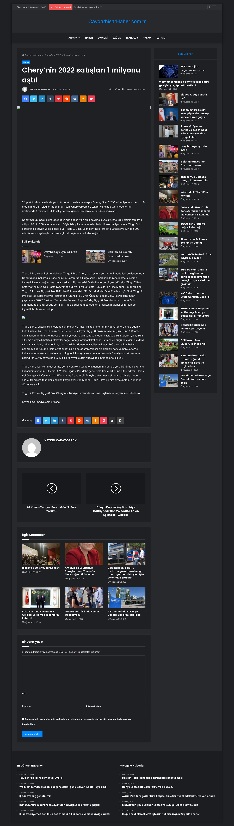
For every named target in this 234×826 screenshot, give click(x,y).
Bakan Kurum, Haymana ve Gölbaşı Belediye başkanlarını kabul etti (40, 615)
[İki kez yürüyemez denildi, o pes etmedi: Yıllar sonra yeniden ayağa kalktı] (168, 131)
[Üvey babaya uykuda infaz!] (31, 256)
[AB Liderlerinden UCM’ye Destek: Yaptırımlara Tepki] (126, 597)
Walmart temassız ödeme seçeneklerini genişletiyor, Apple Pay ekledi (184, 83)
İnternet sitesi (93, 706)
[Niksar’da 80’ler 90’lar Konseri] (41, 553)
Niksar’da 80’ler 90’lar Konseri (41, 568)
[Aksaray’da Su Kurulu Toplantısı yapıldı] (168, 243)
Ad (24, 693)
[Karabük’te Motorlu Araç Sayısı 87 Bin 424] (168, 259)
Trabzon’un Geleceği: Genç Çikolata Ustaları (195, 178)
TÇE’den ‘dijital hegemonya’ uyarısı (193, 68)
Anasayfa (74, 37)
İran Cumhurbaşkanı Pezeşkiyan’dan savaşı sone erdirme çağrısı (195, 113)
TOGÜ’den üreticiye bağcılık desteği (193, 225)
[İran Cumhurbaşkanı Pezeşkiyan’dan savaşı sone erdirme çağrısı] (168, 114)
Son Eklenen (185, 53)
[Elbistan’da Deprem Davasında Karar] (95, 256)
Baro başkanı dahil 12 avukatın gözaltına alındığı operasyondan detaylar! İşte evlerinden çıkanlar (126, 572)
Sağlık (117, 37)
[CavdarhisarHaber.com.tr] (117, 21)
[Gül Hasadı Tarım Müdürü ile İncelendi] (168, 345)
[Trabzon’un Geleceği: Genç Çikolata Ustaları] (168, 181)
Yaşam (147, 37)
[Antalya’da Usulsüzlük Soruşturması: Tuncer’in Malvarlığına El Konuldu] (84, 553)
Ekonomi (102, 37)
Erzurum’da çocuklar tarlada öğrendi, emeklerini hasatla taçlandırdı (193, 361)
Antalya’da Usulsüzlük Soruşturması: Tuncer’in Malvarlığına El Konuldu (80, 571)
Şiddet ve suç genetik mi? (88, 7)
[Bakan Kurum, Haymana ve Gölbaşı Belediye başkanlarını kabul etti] (41, 597)
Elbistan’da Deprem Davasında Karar (193, 163)
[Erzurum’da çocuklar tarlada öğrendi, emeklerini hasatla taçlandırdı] (168, 360)
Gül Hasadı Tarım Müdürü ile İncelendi (193, 342)
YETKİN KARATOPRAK (39, 89)
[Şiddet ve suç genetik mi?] (168, 99)
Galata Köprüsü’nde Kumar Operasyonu (82, 613)
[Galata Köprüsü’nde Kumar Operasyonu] (84, 597)
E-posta (27, 706)
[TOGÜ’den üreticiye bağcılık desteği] (168, 228)
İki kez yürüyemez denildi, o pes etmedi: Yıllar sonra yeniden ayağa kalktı (194, 132)
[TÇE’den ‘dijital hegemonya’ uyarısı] (168, 71)
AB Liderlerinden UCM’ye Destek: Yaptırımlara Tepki (124, 613)
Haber (89, 37)
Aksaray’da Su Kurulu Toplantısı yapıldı (194, 240)
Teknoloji (132, 37)
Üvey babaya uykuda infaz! (60, 252)
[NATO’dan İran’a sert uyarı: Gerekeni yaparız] (168, 298)
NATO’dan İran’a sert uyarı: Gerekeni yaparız (195, 295)
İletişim (160, 37)
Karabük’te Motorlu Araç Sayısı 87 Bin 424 (196, 256)
